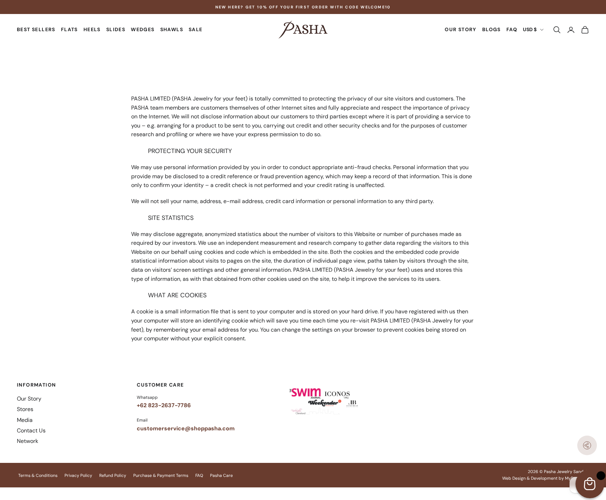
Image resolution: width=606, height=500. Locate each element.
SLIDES (115, 29)
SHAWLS (171, 29)
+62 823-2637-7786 (164, 405)
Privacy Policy (78, 475)
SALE (196, 29)
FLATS (69, 29)
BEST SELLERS (36, 29)
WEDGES (142, 29)
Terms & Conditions (38, 475)
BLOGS (491, 29)
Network (27, 441)
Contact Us (31, 430)
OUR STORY (461, 29)
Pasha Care (221, 475)
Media (25, 420)
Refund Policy (112, 475)
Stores (25, 409)
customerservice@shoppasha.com (186, 428)
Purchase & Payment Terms (160, 475)
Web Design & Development (530, 478)
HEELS (92, 29)
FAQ (511, 29)
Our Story (29, 398)
